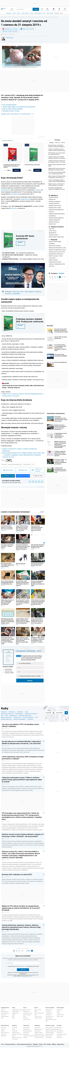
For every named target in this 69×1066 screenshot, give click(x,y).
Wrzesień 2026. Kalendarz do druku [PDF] (56, 165)
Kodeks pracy (12, 672)
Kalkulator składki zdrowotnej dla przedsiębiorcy (57, 214)
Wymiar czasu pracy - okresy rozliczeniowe (55, 256)
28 (59, 277)
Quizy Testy (51, 266)
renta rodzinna (27, 464)
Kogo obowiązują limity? (9, 105)
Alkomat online (52, 224)
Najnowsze (57, 142)
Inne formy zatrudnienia (28, 678)
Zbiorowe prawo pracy (6, 678)
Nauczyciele (14, 973)
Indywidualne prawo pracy (25, 676)
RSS (45, 986)
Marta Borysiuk (9, 37)
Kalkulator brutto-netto (54, 203)
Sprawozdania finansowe (51, 961)
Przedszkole (14, 969)
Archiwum (59, 971)
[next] (32, 911)
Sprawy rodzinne (26, 952)
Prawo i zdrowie (26, 961)
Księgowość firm (5, 950)
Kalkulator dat (52, 199)
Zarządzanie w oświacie (17, 976)
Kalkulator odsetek (38, 974)
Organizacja (3, 969)
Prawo (31, 13)
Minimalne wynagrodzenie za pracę (57, 249)
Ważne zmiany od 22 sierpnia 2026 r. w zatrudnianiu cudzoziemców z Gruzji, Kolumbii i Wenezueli (57, 177)
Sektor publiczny (25, 13)
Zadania (3, 973)
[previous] (14, 911)
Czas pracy (51, 228)
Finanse (58, 955)
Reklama (54, 986)
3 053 (28, 911)
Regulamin (35, 986)
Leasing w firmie (37, 958)
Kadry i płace (4, 976)
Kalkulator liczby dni (53, 197)
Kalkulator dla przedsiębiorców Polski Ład (56, 210)
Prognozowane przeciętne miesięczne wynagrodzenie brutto (57, 263)
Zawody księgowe (5, 958)
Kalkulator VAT (37, 973)
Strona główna (4, 17)
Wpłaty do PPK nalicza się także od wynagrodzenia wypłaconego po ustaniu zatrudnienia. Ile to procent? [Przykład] (56, 169)
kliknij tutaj (30, 936)
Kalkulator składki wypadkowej (56, 217)
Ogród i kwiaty (60, 958)
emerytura (4, 464)
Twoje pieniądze (38, 13)
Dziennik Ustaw (26, 969)
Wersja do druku (9, 470)
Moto (44, 13)
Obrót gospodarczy (5, 955)
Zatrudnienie (20, 672)
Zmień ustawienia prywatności (24, 986)
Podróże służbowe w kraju (51, 969)
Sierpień (61, 273)
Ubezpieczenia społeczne (31, 674)
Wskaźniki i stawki (50, 967)
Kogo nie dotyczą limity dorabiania (12, 109)
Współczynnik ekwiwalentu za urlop (57, 247)
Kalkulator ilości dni (38, 971)
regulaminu (23, 926)
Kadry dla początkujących (20, 679)
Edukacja (57, 13)
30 (64, 277)
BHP (2, 676)
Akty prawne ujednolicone (28, 978)
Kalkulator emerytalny (54, 222)
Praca (24, 958)
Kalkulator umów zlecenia (55, 205)
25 (52, 277)
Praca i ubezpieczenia (39, 955)
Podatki (2, 952)
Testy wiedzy (15, 981)
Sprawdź (20, 243)
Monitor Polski (26, 971)
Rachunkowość (4, 953)
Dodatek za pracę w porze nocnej (57, 251)
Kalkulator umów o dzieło (55, 207)
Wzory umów (59, 974)
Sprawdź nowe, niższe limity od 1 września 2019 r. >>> (17, 114)
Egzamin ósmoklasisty (17, 979)
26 (55, 277)
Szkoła (13, 971)
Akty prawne (26, 967)
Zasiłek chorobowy (53, 260)
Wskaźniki (54, 240)
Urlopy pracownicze (53, 234)
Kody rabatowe (60, 973)
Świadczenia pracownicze (7, 674)
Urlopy (26, 672)
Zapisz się (22, 930)
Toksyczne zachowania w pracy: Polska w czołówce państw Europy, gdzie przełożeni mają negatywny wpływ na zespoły (56, 149)
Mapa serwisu (60, 986)
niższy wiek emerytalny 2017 (15, 464)
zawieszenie (15, 194)
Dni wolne (50, 326)
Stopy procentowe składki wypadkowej (55, 242)
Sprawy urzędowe (27, 956)
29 (62, 277)
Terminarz (54, 273)
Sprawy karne (26, 953)
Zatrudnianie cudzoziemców (56, 413)
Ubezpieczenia (15, 17)
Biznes (18, 13)
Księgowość (9, 13)
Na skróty (59, 967)
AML (47, 963)
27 (57, 277)
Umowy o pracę (52, 230)
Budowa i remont (60, 956)
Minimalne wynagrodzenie (51, 971)
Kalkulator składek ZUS (54, 219)
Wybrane (63, 142)
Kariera (41, 986)
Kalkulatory (54, 195)
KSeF (61, 13)
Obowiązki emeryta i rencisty (11, 111)
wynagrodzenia (5, 190)
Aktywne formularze (57, 227)
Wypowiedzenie (19, 674)
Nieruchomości (50, 13)
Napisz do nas (24, 470)
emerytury (38, 190)
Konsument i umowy (27, 955)
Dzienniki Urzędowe (27, 973)
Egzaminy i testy (15, 974)
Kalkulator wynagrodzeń (54, 201)
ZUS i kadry (3, 956)
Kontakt (49, 986)
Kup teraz (16, 170)
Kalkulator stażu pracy (39, 976)
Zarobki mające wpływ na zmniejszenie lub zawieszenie (18, 107)
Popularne (51, 142)
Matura (13, 978)
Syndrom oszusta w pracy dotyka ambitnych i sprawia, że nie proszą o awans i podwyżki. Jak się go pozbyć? (57, 157)
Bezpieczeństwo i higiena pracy (56, 236)
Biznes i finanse (37, 952)
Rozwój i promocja (5, 974)
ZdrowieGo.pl (60, 969)
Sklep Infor (25, 960)
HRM (6, 676)
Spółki (35, 953)
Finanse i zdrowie (38, 960)
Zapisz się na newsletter (38, 470)
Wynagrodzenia (52, 232)
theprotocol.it (59, 978)
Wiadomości (4, 672)
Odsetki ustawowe (49, 976)
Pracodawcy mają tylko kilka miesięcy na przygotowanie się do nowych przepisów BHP (56, 188)
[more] (33, 464)
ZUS (11, 433)
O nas (2, 986)
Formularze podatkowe (62, 976)
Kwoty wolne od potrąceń (55, 245)
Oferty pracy (30, 679)
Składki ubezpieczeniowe (51, 973)
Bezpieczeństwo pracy (6, 679)
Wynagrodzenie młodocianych (56, 253)
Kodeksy (25, 979)
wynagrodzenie (24, 199)
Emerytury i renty (23, 17)
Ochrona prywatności (10, 986)
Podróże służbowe (50, 974)
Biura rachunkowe (50, 950)
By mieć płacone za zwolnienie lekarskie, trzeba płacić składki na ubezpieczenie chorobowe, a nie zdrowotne (56, 146)
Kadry (14, 13)
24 (50, 277)
